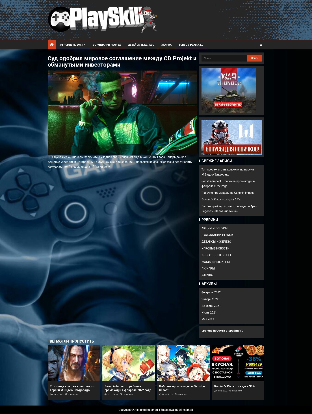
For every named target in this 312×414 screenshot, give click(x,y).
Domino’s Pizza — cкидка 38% (221, 199)
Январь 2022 (210, 299)
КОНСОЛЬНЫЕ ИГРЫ (216, 255)
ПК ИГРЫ (208, 268)
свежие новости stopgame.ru (222, 330)
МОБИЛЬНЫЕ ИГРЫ (216, 262)
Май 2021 (208, 319)
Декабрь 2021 (211, 306)
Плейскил (73, 394)
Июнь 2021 (209, 312)
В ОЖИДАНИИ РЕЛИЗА (107, 44)
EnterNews (168, 409)
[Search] (261, 44)
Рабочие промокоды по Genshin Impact (228, 192)
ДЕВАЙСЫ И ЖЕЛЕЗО (141, 44)
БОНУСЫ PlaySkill (191, 44)
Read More (103, 167)
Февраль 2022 (211, 292)
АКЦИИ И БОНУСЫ (215, 228)
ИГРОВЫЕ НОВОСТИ (72, 44)
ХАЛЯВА (166, 44)
